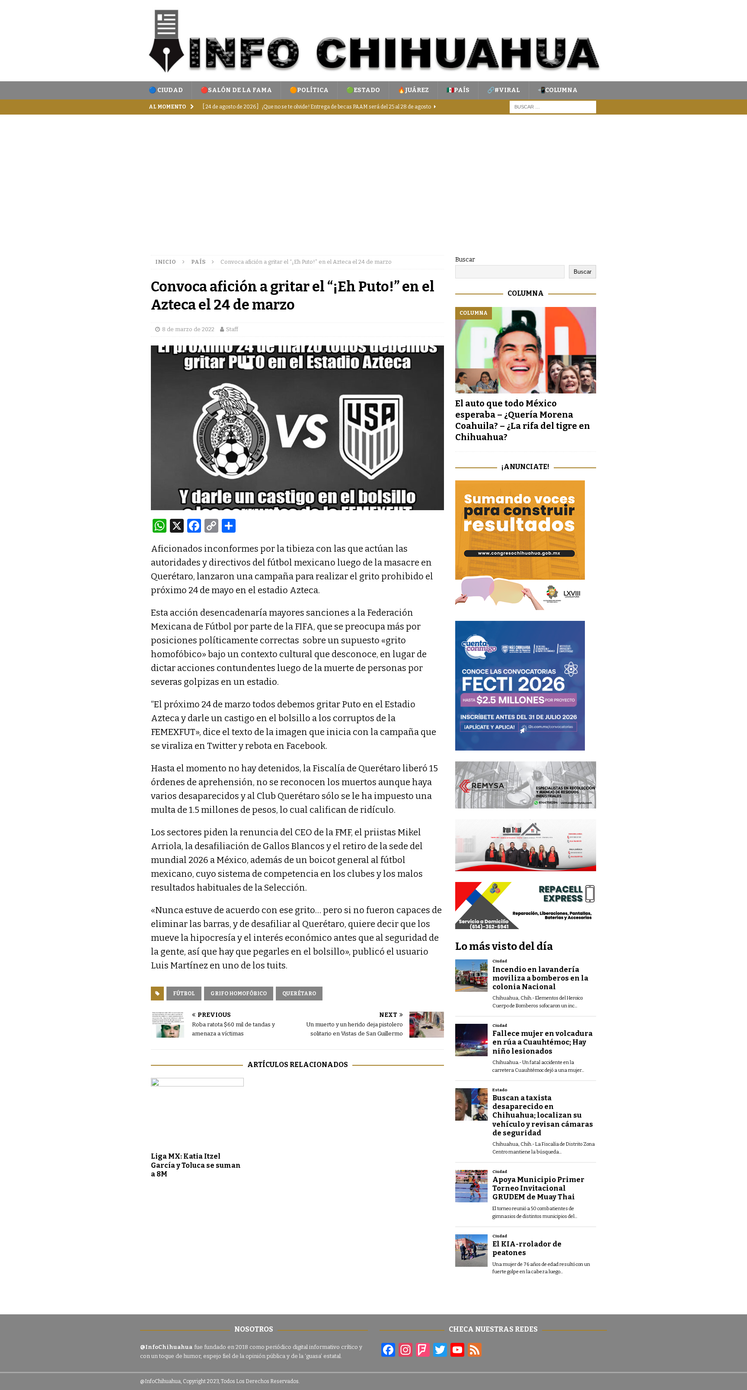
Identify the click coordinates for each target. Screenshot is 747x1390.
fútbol (184, 994)
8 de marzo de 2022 (188, 329)
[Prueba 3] (525, 866)
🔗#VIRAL (503, 90)
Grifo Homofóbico (239, 994)
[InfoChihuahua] (373, 76)
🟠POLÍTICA (309, 90)
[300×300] (520, 605)
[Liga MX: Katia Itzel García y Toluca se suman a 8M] (197, 1112)
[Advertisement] (373, 179)
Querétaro (299, 994)
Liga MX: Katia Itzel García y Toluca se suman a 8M (196, 1165)
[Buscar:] (553, 107)
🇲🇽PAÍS (458, 90)
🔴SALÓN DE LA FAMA (236, 90)
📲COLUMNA (558, 90)
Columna (526, 293)
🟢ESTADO (363, 90)
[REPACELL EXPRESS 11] (525, 924)
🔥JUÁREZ (413, 90)
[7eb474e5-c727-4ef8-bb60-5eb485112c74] (525, 803)
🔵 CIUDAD (166, 90)
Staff (232, 329)
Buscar (465, 259)
